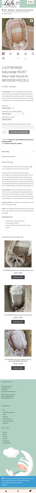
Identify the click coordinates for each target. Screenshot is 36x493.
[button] (31, 20)
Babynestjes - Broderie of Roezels (24, 10)
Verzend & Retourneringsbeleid (8, 412)
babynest (7, 143)
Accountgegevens (6, 440)
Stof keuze (5, 105)
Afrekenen (5, 434)
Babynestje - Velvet (14, 139)
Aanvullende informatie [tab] (8, 156)
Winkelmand (5, 436)
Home (5, 10)
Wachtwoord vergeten (7, 442)
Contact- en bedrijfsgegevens (8, 420)
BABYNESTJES (11, 10)
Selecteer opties (18, 277)
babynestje (13, 143)
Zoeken (18, 491)
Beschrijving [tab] (5, 151)
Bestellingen (5, 438)
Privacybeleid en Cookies (7, 418)
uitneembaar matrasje (8, 117)
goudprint (19, 143)
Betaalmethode (5, 422)
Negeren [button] (4, 485)
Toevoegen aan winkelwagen (19, 132)
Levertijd (4, 414)
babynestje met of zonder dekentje (12, 111)
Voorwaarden (5, 416)
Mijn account (5, 432)
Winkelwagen (27, 490)
